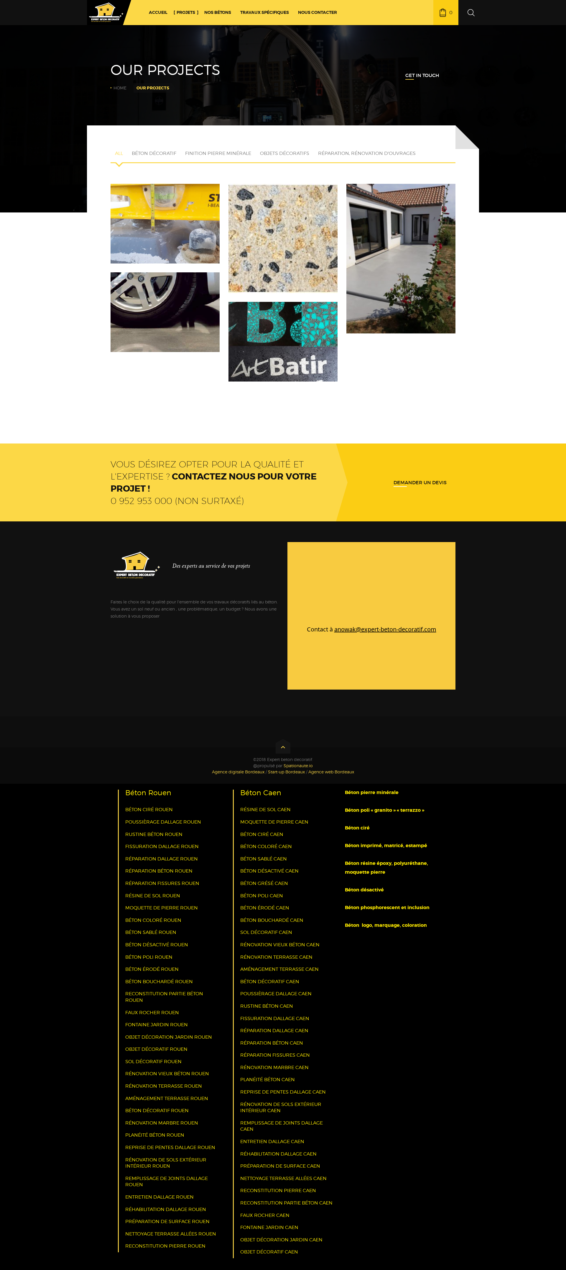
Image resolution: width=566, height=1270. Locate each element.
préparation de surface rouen (167, 1221)
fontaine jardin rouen (156, 1024)
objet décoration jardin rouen (168, 1037)
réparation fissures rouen (162, 883)
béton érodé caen (264, 908)
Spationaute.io (298, 765)
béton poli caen (261, 896)
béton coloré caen (266, 846)
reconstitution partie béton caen (286, 1203)
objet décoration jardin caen (281, 1240)
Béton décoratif (154, 153)
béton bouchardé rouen (159, 981)
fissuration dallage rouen (162, 846)
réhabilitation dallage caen (278, 1154)
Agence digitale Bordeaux (238, 771)
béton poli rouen (148, 957)
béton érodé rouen (152, 969)
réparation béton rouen (158, 871)
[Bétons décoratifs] (400, 241)
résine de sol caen (265, 809)
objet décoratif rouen (156, 1049)
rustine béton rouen (153, 834)
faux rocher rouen (152, 1012)
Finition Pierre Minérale (218, 153)
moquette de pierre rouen (161, 908)
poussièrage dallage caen (276, 993)
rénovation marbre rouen (161, 1123)
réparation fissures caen (275, 1055)
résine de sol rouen (152, 896)
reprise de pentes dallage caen (283, 1092)
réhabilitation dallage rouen (165, 1209)
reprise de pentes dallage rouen (170, 1147)
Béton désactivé (365, 890)
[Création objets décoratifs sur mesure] (165, 198)
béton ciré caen (261, 834)
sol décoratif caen (266, 932)
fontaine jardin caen (269, 1227)
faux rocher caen (264, 1215)
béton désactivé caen (269, 871)
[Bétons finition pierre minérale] (283, 217)
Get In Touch (422, 75)
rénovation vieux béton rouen (167, 1073)
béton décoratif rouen (157, 1110)
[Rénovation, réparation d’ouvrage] (165, 286)
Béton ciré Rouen (149, 809)
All (119, 153)
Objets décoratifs (284, 153)
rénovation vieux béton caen (280, 944)
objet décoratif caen (269, 1252)
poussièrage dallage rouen (163, 822)
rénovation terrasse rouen (163, 1086)
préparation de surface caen (280, 1166)
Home (119, 87)
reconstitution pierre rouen (165, 1246)
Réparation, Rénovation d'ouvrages (367, 153)
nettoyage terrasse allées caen (283, 1178)
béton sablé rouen (150, 932)
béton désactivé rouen (156, 944)
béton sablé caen (263, 859)
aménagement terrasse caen (279, 969)
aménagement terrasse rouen (166, 1098)
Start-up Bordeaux (286, 771)
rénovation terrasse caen (276, 957)
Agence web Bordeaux (331, 771)
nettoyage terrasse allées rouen (170, 1234)
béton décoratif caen (269, 981)
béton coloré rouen (153, 920)
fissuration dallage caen (274, 1018)
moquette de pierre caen (274, 822)
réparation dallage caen (274, 1030)
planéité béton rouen (154, 1135)
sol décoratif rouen (153, 1061)
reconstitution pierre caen (278, 1190)
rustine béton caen (266, 1006)
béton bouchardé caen (271, 920)
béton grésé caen (264, 883)
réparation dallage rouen (161, 859)
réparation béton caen (271, 1043)
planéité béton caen (267, 1079)
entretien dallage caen (272, 1141)
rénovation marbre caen (274, 1067)
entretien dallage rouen (159, 1197)
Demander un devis (420, 482)
